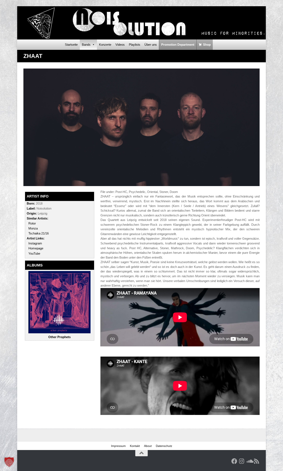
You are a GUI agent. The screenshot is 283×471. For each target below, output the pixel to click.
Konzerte (105, 44)
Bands (86, 44)
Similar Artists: (37, 218)
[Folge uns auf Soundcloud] (249, 461)
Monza (33, 228)
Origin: (32, 213)
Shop (207, 44)
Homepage (35, 248)
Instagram (35, 243)
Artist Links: (36, 238)
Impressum (118, 446)
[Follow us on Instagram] (242, 461)
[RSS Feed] (257, 461)
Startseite (71, 44)
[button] (9, 462)
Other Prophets (59, 337)
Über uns (150, 44)
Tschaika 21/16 (38, 233)
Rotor (32, 223)
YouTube (34, 253)
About (148, 446)
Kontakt (135, 446)
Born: (31, 203)
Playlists (134, 44)
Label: (31, 208)
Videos (120, 44)
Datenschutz (164, 446)
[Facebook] (234, 461)
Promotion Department (177, 44)
